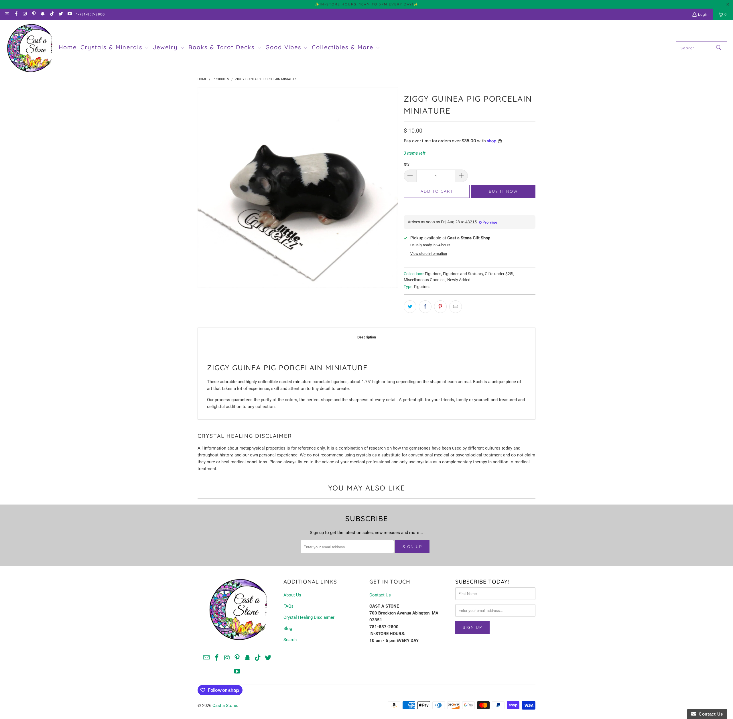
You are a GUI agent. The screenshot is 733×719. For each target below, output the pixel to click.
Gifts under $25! (499, 273)
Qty (406, 164)
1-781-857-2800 (90, 14)
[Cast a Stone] (29, 48)
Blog (287, 628)
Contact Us (380, 595)
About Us (292, 595)
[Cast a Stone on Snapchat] (42, 14)
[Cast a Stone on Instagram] (24, 14)
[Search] (718, 48)
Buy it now (503, 191)
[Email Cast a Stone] (6, 14)
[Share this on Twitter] (410, 306)
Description (366, 337)
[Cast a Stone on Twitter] (60, 14)
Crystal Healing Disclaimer (308, 617)
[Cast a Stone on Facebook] (15, 14)
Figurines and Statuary (463, 273)
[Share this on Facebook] (425, 306)
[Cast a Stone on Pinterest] (33, 14)
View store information (428, 253)
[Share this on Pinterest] (440, 306)
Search (290, 639)
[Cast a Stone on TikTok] (51, 14)
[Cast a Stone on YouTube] (69, 14)
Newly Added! (459, 279)
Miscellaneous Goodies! (425, 279)
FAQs (288, 606)
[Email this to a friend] (455, 306)
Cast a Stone (224, 705)
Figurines (433, 273)
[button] (114, 47)
